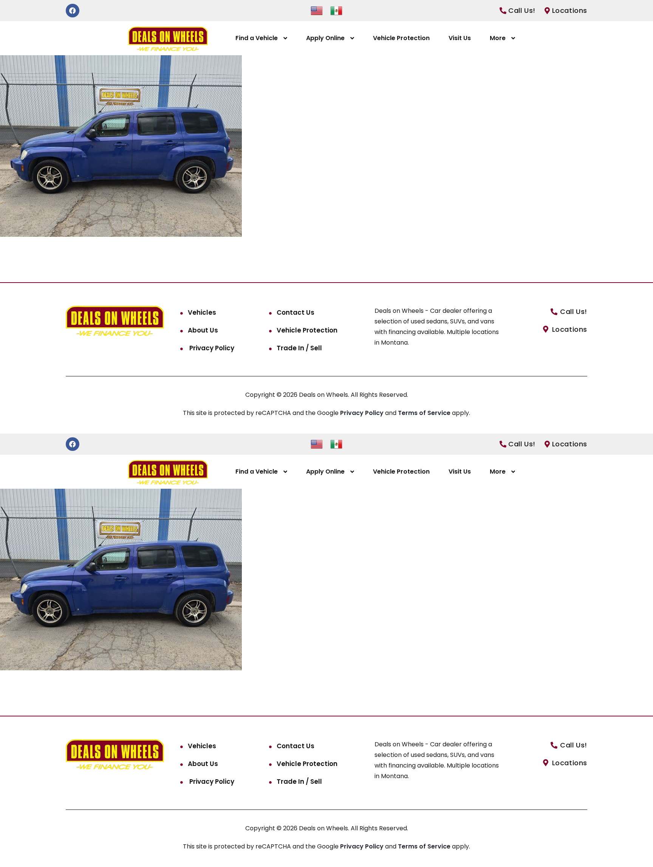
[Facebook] (72, 10)
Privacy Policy (211, 348)
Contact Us (295, 312)
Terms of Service (425, 413)
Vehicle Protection (401, 38)
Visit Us (460, 38)
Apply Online (325, 38)
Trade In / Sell (299, 348)
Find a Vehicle (256, 38)
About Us (203, 330)
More (498, 38)
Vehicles (202, 312)
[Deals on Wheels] (168, 38)
